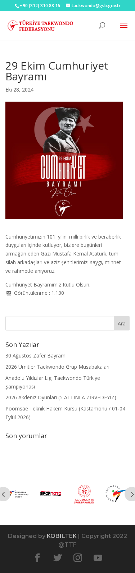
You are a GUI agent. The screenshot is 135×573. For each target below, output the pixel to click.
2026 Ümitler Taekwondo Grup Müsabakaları (57, 366)
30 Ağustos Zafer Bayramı (36, 355)
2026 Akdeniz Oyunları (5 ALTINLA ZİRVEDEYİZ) (60, 397)
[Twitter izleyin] (57, 558)
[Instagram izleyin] (77, 558)
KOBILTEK (62, 536)
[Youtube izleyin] (98, 558)
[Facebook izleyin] (37, 558)
